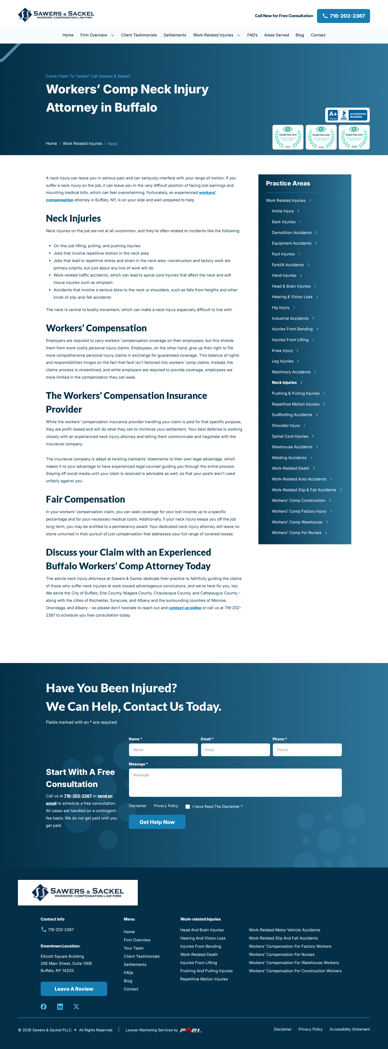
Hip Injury (281, 307)
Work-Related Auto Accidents (299, 478)
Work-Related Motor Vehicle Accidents (284, 929)
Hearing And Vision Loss (203, 938)
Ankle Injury (283, 210)
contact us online (185, 607)
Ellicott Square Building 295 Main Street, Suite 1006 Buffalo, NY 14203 (66, 963)
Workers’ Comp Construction (298, 500)
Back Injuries (284, 221)
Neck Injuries (284, 382)
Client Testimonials (139, 34)
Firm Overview (94, 34)
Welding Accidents (289, 457)
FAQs (128, 972)
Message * (138, 764)
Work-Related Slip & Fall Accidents (304, 489)
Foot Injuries (283, 253)
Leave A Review (74, 989)
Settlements (175, 34)
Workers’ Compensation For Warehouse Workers (294, 962)
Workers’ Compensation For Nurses (282, 954)
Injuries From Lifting (290, 339)
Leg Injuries (283, 361)
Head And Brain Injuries (202, 929)
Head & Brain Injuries (291, 286)
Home (68, 34)
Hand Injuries (284, 275)
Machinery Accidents (291, 371)
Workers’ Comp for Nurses (296, 532)
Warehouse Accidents (292, 446)
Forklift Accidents (288, 264)
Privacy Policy (166, 806)
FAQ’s (252, 34)
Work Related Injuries (286, 200)
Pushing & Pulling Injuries (296, 393)
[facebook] (44, 1007)
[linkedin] (60, 1007)
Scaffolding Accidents (292, 414)
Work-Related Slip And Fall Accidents (283, 938)
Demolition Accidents (292, 232)
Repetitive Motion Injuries (296, 404)
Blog (300, 34)
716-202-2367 (347, 16)
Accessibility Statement (350, 1029)
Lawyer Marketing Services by (152, 1030)
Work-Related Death (290, 468)
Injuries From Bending (292, 328)
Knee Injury (282, 350)
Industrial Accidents (290, 318)
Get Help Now (157, 822)
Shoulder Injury (286, 425)
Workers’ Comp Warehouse (297, 521)
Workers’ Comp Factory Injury (299, 511)
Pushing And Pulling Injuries (206, 970)
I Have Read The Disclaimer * (217, 806)
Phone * (280, 739)
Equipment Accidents (291, 243)
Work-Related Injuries (213, 34)
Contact (318, 34)
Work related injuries (82, 143)
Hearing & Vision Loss (292, 296)
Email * (207, 739)
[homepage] (56, 16)
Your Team (134, 948)
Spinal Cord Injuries (290, 436)
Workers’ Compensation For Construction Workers (295, 970)
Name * (135, 739)
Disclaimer (137, 806)
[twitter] (76, 1007)
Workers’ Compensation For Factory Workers (290, 946)
